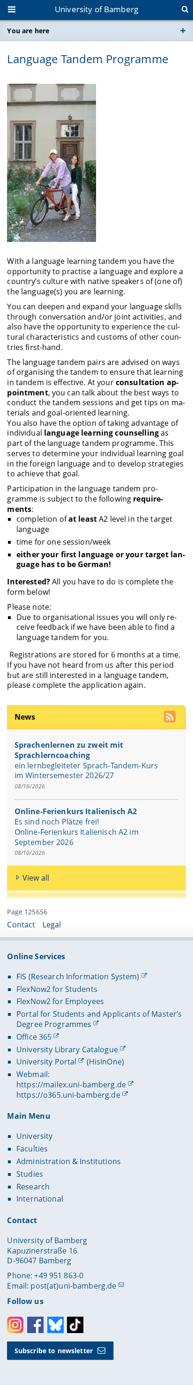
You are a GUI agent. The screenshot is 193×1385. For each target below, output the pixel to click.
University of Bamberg (96, 9)
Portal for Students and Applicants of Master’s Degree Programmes (99, 1019)
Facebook (35, 1325)
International (39, 1199)
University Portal (46, 1062)
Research (33, 1186)
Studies (29, 1174)
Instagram (15, 1325)
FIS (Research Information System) (78, 976)
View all (35, 878)
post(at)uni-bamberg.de (73, 1286)
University (34, 1136)
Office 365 (34, 1037)
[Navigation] (12, 10)
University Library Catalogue (67, 1049)
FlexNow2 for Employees (60, 1001)
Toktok (75, 1325)
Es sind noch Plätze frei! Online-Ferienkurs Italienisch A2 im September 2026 (77, 831)
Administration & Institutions (68, 1161)
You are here (28, 30)
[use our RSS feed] (170, 718)
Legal (52, 924)
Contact (21, 924)
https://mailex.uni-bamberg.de (71, 1084)
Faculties (32, 1149)
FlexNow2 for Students (56, 989)
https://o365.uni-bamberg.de (68, 1095)
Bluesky (55, 1325)
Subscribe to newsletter (54, 1350)
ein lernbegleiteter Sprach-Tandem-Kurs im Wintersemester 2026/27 (86, 770)
